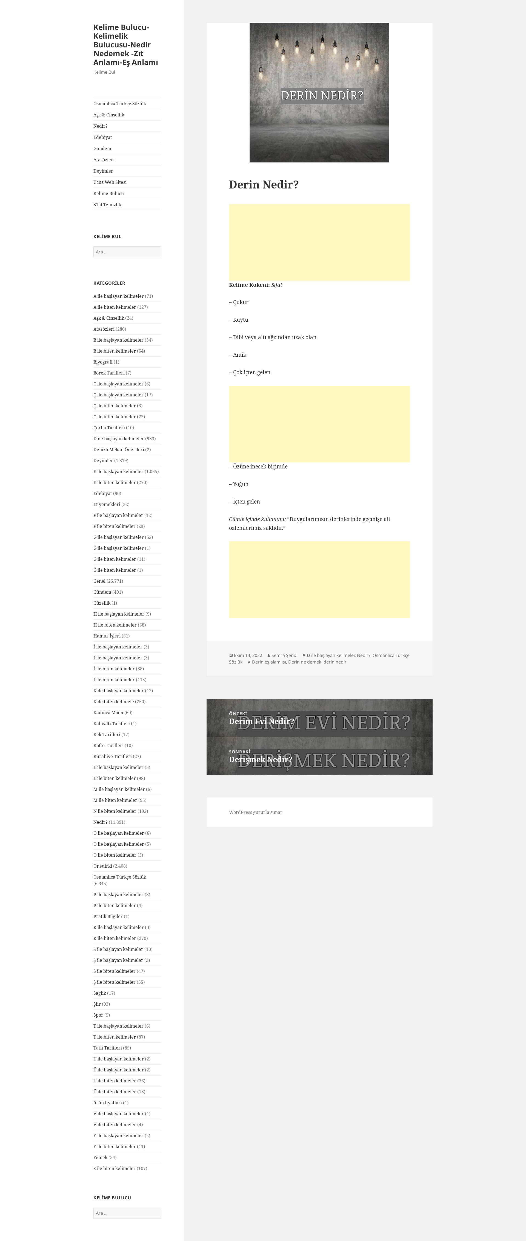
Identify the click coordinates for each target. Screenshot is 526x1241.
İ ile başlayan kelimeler (117, 647)
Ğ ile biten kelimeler (114, 570)
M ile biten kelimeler (115, 800)
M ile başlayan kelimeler (119, 789)
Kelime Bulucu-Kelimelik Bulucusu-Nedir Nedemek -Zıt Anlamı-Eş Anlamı (125, 44)
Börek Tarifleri (109, 373)
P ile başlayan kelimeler (118, 894)
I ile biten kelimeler (114, 680)
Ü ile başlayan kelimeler (118, 1070)
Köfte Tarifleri (108, 745)
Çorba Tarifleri (109, 428)
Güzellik (101, 603)
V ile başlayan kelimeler (118, 1114)
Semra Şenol (284, 655)
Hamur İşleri (107, 636)
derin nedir (335, 662)
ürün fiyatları (107, 1103)
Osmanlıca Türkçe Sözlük (119, 104)
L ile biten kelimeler (114, 778)
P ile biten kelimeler (114, 905)
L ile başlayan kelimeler (118, 767)
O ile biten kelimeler (114, 855)
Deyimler (103, 171)
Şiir (97, 1004)
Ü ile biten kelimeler (114, 1092)
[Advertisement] (319, 242)
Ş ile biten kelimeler (114, 982)
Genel (99, 581)
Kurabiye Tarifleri (112, 756)
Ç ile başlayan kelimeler (118, 395)
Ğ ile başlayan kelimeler (118, 548)
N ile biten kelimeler (114, 811)
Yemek (100, 1157)
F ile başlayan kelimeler (118, 515)
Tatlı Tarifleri (107, 1048)
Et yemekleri (106, 504)
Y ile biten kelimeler (114, 1146)
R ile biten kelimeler (114, 938)
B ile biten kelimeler (114, 351)
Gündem (102, 148)
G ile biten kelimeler (114, 559)
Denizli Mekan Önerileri (118, 450)
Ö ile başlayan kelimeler (118, 833)
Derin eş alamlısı (269, 662)
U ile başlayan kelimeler (118, 1059)
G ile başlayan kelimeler (118, 537)
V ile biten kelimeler (114, 1125)
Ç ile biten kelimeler (114, 406)
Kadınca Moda (108, 713)
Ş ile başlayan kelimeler (118, 960)
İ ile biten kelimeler (114, 669)
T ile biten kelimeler (114, 1037)
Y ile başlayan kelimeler (118, 1136)
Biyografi (103, 362)
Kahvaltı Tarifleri (111, 723)
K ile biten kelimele (113, 702)
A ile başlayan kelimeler (118, 296)
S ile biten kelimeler (114, 971)
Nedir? (100, 126)
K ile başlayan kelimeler (118, 691)
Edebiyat (102, 137)
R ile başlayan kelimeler (118, 927)
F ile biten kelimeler (114, 526)
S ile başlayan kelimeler (118, 949)
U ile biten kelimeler (114, 1081)
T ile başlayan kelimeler (118, 1026)
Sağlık (99, 993)
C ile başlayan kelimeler (118, 384)
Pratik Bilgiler (108, 916)
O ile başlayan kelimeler (118, 844)
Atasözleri (104, 160)
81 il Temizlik (107, 205)
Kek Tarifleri (106, 734)
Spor (98, 1015)
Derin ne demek (304, 662)
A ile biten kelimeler (114, 307)
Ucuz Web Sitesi (110, 182)
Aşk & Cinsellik (108, 115)
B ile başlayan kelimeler (118, 340)
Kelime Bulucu (108, 193)
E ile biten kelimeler (114, 482)
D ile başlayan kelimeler (118, 439)
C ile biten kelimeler (114, 417)
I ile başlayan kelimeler (117, 658)
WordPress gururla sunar (255, 812)
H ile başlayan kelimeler (118, 614)
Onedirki (102, 866)
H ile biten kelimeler (115, 625)
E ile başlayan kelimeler (118, 471)
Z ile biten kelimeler (114, 1168)
